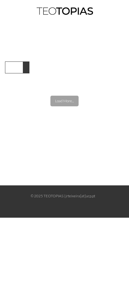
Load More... (64, 100)
